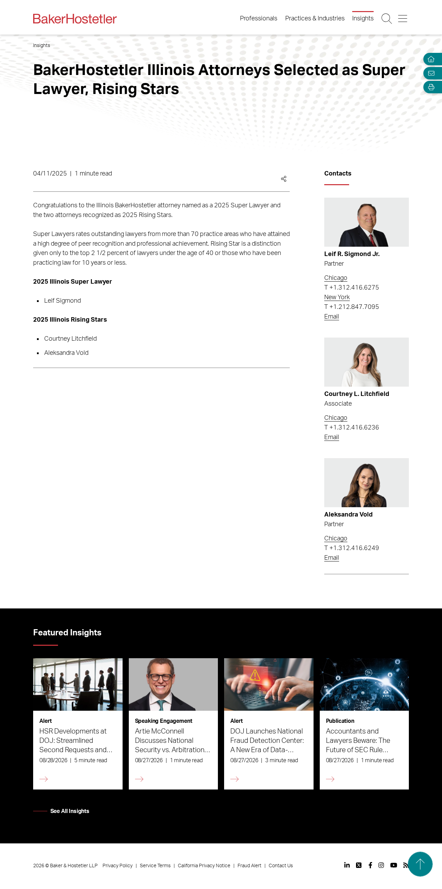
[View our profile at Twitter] (359, 865)
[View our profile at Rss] (406, 865)
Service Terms (155, 865)
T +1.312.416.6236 (351, 428)
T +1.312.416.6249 (351, 548)
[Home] (429, 59)
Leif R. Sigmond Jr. (351, 254)
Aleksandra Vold (348, 515)
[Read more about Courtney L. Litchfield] (366, 362)
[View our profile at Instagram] (381, 865)
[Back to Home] (75, 18)
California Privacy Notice (204, 865)
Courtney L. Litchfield (356, 394)
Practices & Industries (315, 19)
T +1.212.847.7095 (351, 307)
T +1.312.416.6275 (351, 288)
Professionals (258, 19)
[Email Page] (429, 73)
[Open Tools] (429, 87)
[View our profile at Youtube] (393, 865)
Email (331, 317)
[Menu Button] (403, 18)
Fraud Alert (249, 865)
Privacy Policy (118, 865)
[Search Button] (387, 18)
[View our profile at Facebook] (370, 865)
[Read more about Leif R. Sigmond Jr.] (366, 222)
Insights (363, 19)
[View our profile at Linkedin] (347, 865)
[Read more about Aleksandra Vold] (366, 482)
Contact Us (281, 865)
